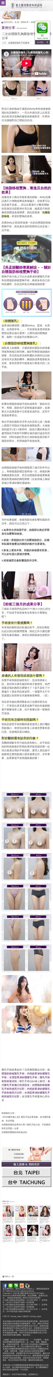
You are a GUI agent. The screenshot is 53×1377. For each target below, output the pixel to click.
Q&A (32, 1081)
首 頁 (17, 22)
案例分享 (25, 22)
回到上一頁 (9, 1276)
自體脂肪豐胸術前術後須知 (14, 1132)
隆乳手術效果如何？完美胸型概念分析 (23, 1069)
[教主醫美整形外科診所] (26, 4)
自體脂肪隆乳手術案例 (18, 43)
